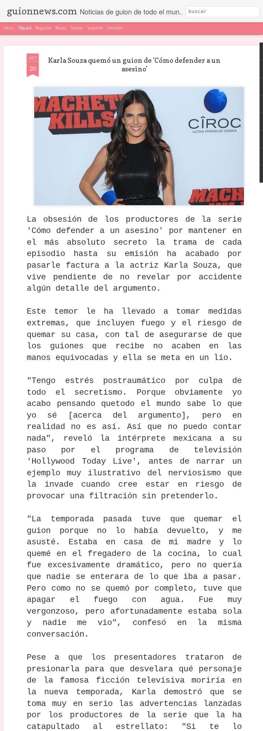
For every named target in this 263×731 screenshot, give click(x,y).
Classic (8, 28)
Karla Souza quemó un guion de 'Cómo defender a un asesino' (134, 64)
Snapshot (95, 28)
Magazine (43, 28)
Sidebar (77, 28)
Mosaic (60, 28)
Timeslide (115, 28)
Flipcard (25, 28)
